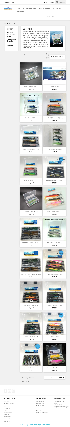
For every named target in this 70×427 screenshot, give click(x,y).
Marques (10, 32)
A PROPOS (7, 408)
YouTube (9, 391)
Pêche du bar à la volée (31, 368)
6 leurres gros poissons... (55, 368)
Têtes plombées (44, 8)
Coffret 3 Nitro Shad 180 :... (31, 149)
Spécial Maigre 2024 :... (55, 274)
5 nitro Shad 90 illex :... (55, 149)
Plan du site (7, 421)
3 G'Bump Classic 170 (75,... (31, 180)
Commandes (40, 405)
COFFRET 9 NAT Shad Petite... (31, 243)
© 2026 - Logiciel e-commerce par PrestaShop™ (35, 425)
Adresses (39, 410)
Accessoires (57, 8)
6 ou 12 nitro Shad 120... (54, 243)
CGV (5, 406)
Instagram (13, 391)
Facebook (5, 391)
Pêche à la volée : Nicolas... (54, 180)
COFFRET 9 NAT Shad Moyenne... (31, 274)
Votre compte (41, 399)
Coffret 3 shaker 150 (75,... (55, 118)
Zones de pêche (10, 36)
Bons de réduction (42, 412)
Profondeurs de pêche (11, 40)
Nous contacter (8, 419)
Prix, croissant (57, 56)
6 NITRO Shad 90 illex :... (31, 211)
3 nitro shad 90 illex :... (31, 87)
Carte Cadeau (54, 87)
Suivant (61, 378)
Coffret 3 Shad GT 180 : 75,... (54, 211)
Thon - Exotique (10, 45)
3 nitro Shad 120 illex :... (31, 118)
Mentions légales (9, 404)
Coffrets (20, 8)
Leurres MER (31, 8)
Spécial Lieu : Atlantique (31, 305)
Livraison (6, 401)
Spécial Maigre (54, 336)
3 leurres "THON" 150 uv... (54, 305)
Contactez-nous (9, 2)
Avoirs (38, 408)
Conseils (20, 11)
